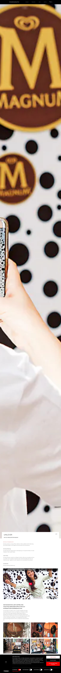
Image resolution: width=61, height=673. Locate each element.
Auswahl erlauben (53, 660)
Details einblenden (15, 671)
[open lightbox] (16, 630)
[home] (14, 2)
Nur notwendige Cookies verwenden (53, 664)
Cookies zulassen (53, 657)
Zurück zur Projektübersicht (8, 541)
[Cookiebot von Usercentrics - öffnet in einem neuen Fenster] (6, 671)
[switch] (30, 669)
